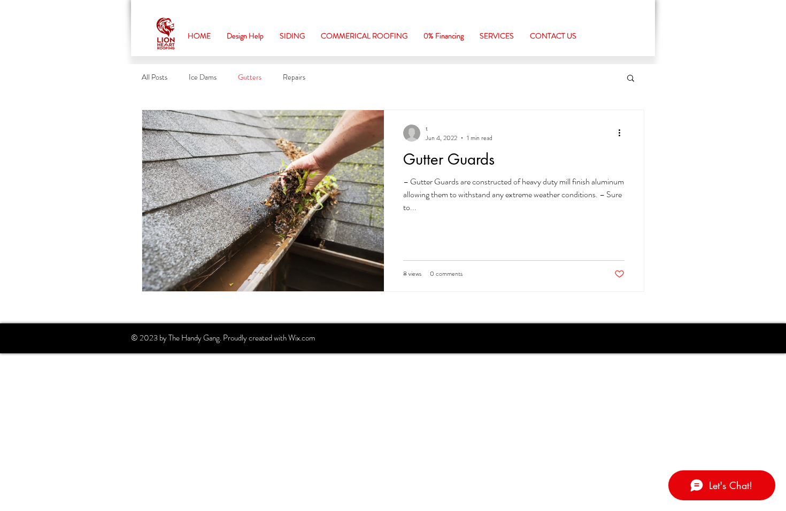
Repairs (294, 77)
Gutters (249, 77)
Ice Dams (203, 77)
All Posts (154, 77)
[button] (631, 78)
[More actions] (623, 133)
